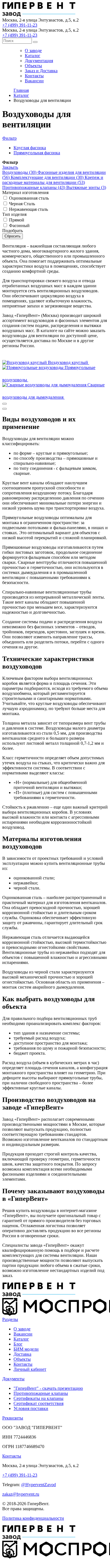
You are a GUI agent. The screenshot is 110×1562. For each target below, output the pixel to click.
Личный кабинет (30, 1369)
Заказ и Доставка (41, 70)
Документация (39, 60)
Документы (13, 1378)
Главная (21, 90)
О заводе (33, 50)
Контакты (34, 75)
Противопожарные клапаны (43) (34, 187)
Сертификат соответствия (38, 1403)
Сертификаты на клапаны (38, 1398)
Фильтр (9, 138)
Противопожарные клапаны (41, 1393)
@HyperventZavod (38, 1484)
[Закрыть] (4, 404)
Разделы (10, 1319)
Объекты (33, 65)
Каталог (32, 55)
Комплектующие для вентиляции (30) (48, 177)
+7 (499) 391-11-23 (19, 25)
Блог (18, 1344)
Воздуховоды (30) (20, 172)
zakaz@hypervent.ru (20, 1494)
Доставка (22, 1354)
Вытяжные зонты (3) (86, 187)
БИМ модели (26, 1349)
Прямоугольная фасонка (37, 152)
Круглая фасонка (30, 147)
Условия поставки (31, 1408)
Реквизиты (12, 1418)
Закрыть (10, 167)
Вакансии (34, 80)
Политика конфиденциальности (33, 1518)
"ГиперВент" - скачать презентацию (48, 1388)
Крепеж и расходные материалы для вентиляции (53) (52, 180)
